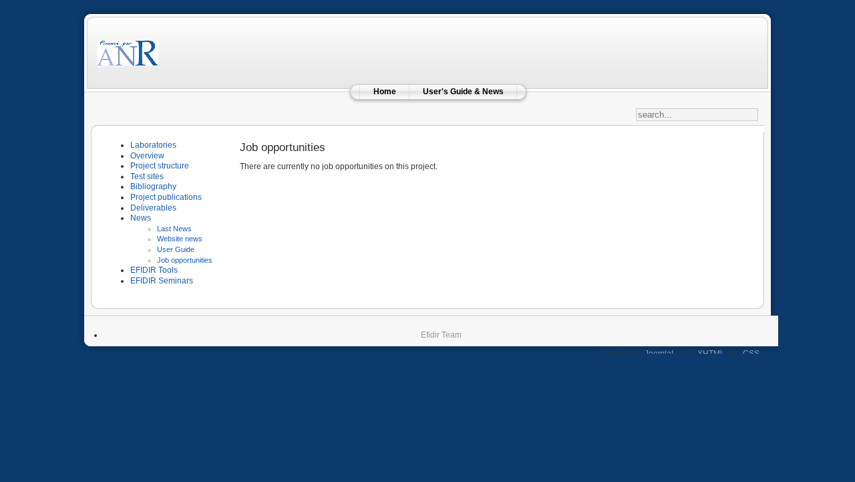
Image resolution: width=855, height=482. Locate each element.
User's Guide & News (463, 91)
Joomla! (659, 353)
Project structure (159, 165)
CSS (751, 353)
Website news (179, 239)
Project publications (166, 197)
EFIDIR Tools (154, 270)
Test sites (147, 176)
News (140, 218)
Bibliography (153, 186)
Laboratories (153, 145)
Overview (147, 155)
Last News (174, 229)
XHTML (711, 353)
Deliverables (153, 208)
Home (384, 91)
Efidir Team (441, 335)
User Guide (175, 249)
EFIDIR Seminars (161, 280)
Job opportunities (184, 260)
